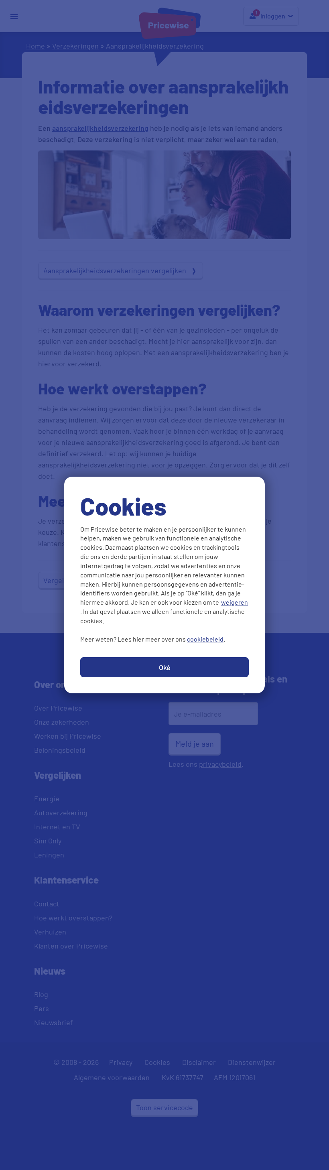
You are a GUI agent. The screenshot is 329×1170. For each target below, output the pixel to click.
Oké (165, 667)
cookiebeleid (205, 639)
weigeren (234, 602)
